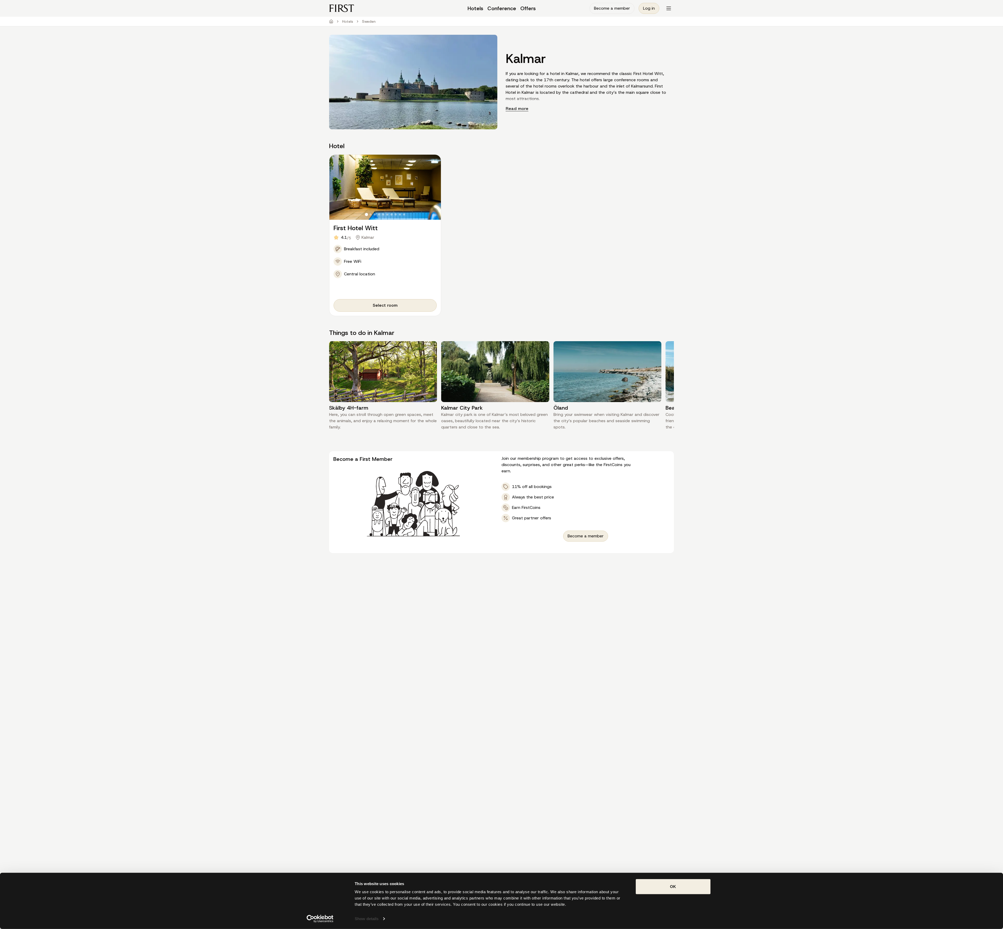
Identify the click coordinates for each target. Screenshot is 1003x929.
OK (673, 886)
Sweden (369, 21)
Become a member (612, 8)
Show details (366, 918)
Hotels (347, 21)
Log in (649, 8)
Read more (517, 108)
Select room (385, 305)
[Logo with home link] (372, 8)
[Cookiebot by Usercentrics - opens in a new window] (320, 919)
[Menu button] (668, 8)
